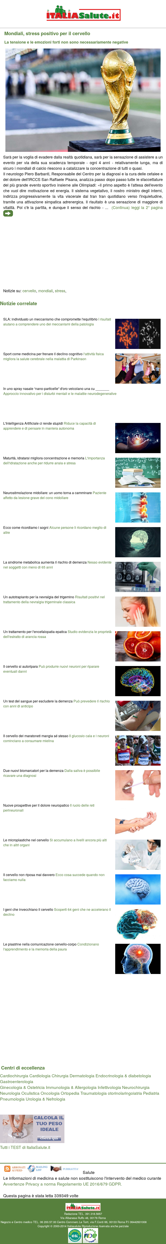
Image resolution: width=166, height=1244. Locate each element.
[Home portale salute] (83, 25)
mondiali (45, 290)
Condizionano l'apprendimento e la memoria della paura (51, 947)
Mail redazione (156, 1222)
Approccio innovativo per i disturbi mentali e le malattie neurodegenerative (60, 393)
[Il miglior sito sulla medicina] (66, 1172)
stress (60, 290)
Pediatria (151, 1093)
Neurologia (10, 1093)
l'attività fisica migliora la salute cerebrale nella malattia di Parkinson (53, 356)
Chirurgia (60, 1075)
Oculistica (30, 1093)
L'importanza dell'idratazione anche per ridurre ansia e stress (54, 460)
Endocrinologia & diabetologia (123, 1075)
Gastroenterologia (16, 1081)
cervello (29, 290)
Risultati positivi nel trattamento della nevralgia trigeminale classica (54, 599)
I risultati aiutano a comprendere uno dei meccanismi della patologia (57, 322)
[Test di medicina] (32, 1141)
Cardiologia (40, 1075)
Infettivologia (109, 1087)
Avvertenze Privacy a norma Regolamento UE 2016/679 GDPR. (62, 1184)
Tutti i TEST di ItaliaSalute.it (25, 1147)
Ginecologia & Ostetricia (22, 1087)
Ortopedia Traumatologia (84, 1093)
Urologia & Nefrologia (45, 1099)
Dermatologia (82, 1075)
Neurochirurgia (136, 1087)
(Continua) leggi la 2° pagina (137, 207)
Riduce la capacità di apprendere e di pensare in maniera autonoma (49, 426)
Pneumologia (12, 1099)
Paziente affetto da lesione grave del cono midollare (54, 495)
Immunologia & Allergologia (71, 1087)
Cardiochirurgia (14, 1075)
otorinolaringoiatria (125, 1093)
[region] (83, 252)
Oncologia (50, 1093)
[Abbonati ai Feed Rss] (14, 1172)
